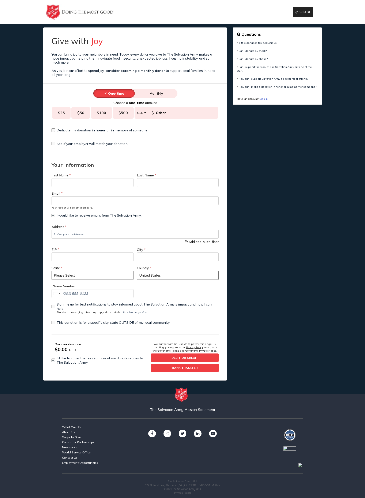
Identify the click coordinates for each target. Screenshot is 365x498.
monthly (156, 93)
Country (143, 268)
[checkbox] (135, 130)
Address (58, 227)
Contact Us (70, 458)
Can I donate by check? (252, 50)
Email (56, 193)
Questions (250, 34)
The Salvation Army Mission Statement (182, 410)
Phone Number (63, 286)
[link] (80, 12)
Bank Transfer (185, 368)
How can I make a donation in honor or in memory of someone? (277, 86)
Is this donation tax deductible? (257, 42)
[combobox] (56, 293)
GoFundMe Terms (168, 350)
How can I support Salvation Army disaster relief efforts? (273, 78)
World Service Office (76, 452)
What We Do (71, 427)
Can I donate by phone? (253, 58)
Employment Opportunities (80, 463)
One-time (116, 93)
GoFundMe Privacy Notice (200, 350)
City (140, 249)
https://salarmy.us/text (135, 312)
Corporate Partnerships (78, 442)
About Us (68, 432)
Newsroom (69, 447)
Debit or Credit (185, 358)
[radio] (116, 93)
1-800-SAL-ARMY (209, 485)
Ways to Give (71, 437)
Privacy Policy (194, 347)
